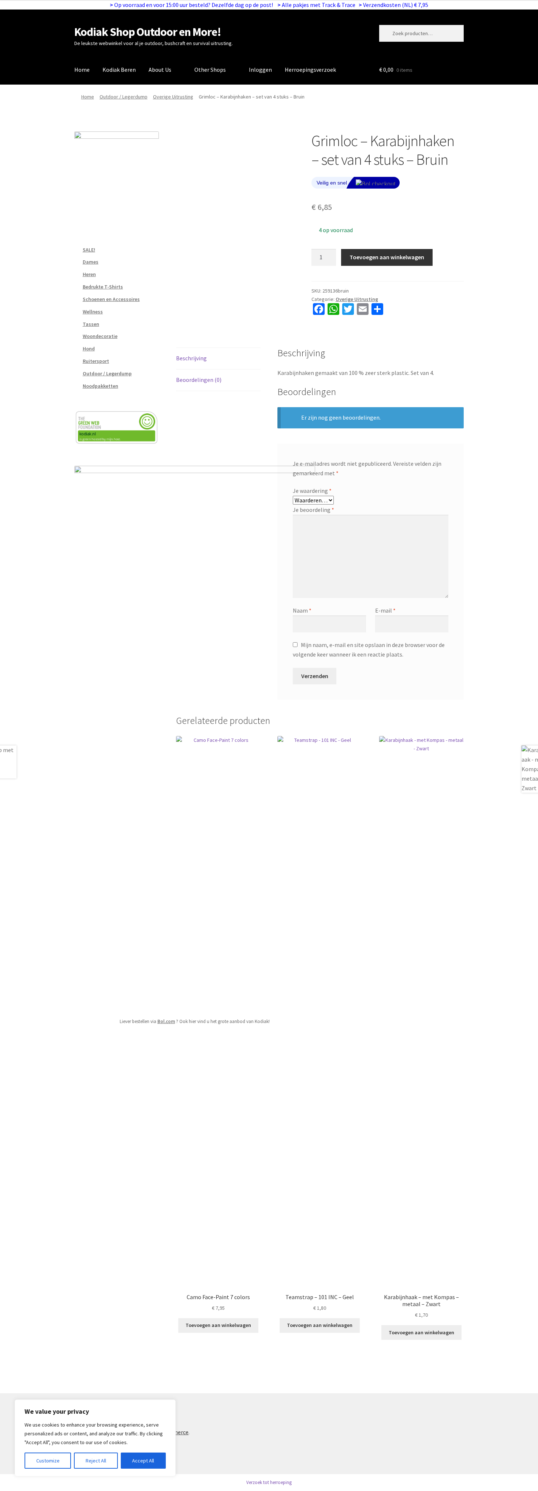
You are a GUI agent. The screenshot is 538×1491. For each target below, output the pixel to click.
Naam (302, 610)
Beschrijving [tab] (191, 358)
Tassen (91, 324)
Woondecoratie (100, 336)
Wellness (93, 311)
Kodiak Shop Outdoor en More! (147, 32)
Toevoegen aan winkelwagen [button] (218, 1325)
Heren (89, 274)
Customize (48, 1460)
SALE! (89, 249)
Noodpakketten (100, 386)
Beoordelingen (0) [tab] (198, 379)
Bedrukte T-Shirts (103, 286)
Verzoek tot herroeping (269, 1482)
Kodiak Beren (119, 69)
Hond (89, 348)
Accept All (143, 1460)
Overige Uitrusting (173, 96)
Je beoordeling (313, 509)
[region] (95, 1437)
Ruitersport (96, 361)
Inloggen (260, 69)
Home (82, 69)
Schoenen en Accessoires (111, 299)
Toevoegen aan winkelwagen (387, 257)
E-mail (385, 610)
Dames (90, 262)
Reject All (96, 1460)
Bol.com (166, 1021)
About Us (160, 69)
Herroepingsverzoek (310, 69)
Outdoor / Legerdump (123, 96)
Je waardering (312, 490)
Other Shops (210, 69)
